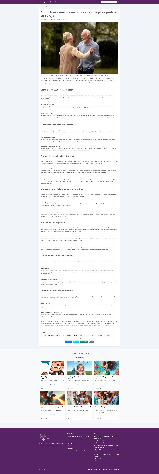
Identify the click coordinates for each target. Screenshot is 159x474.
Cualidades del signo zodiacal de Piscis (105, 377)
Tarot (69, 446)
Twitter (76, 341)
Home (47, 2)
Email (92, 341)
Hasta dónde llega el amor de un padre (105, 407)
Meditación (71, 448)
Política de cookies (102, 469)
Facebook (68, 341)
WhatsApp (84, 341)
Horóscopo (71, 443)
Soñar (41, 2)
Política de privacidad (92, 469)
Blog (53, 2)
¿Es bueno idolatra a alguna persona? (79, 407)
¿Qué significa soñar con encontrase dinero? (79, 377)
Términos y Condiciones (113, 469)
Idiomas (59, 2)
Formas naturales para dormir (76, 451)
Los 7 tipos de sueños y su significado (78, 436)
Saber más (52, 385)
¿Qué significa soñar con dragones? (52, 407)
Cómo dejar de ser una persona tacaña (50, 377)
